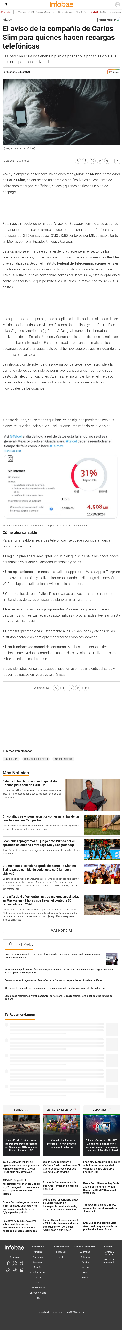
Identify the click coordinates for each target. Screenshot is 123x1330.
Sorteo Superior (58, 12)
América (38, 1252)
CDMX (71, 12)
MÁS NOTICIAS (62, 930)
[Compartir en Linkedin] (100, 161)
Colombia (38, 1262)
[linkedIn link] (21, 1270)
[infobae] (61, 4)
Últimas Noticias (38, 1293)
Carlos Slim (11, 758)
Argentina (38, 1257)
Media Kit (85, 1277)
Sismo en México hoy (38, 12)
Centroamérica (38, 1287)
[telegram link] (14, 1270)
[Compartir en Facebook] (85, 161)
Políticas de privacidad (108, 1260)
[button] (5, 4)
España (38, 1267)
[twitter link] (14, 1263)
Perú (38, 1282)
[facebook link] (7, 1263)
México (7, 19)
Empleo (61, 1257)
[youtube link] (7, 1270)
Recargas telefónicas (36, 758)
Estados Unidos (38, 1272)
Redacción (61, 1252)
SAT (78, 12)
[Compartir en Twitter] (93, 161)
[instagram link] (21, 1263)
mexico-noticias (63, 758)
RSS (38, 1298)
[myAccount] (117, 4)
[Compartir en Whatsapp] (78, 161)
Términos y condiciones (109, 1253)
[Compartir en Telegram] (107, 161)
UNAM (23, 12)
